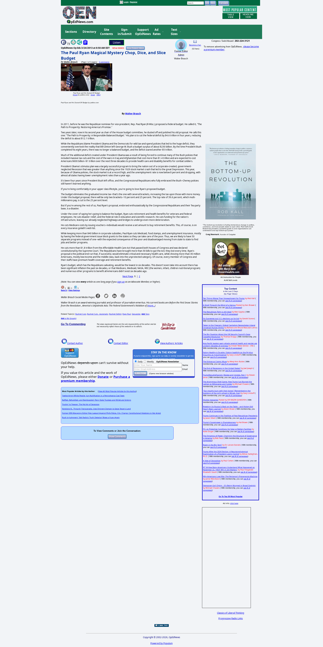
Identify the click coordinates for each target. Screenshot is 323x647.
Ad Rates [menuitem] (156, 32)
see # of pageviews (233, 301)
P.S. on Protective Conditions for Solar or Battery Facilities (227, 429)
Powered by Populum (161, 643)
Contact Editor (121, 343)
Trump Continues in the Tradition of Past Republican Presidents (230, 415)
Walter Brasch (133, 113)
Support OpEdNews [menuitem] (141, 32)
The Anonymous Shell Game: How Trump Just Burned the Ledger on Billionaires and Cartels (227, 383)
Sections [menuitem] (71, 32)
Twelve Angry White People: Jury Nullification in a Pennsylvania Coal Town (93, 395)
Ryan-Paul (126, 314)
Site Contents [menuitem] (106, 32)
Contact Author (75, 343)
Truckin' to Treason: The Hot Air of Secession (80, 404)
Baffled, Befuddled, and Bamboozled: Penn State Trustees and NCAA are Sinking (96, 400)
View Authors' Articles (171, 343)
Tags (145, 314)
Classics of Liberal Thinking (230, 612)
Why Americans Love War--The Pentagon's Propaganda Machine (230, 476)
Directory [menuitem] (89, 32)
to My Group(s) (68, 318)
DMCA (98, 95)
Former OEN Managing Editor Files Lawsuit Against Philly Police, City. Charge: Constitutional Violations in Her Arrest (111, 413)
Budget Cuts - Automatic (97, 314)
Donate (103, 377)
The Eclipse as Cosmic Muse (215, 361)
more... (151, 305)
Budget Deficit (115, 314)
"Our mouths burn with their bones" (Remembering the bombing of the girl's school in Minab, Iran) (226, 392)
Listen (116, 42)
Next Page (127, 276)
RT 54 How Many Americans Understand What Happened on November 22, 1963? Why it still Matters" (229, 468)
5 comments (104, 62)
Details (93, 95)
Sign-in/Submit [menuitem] (124, 32)
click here (234, 503)
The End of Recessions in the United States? (222, 368)
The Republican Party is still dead (217, 312)
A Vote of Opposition (212, 461)
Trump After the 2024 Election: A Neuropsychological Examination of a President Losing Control (225, 452)
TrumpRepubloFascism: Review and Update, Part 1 (224, 375)
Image (75, 95)
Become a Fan (195, 45)
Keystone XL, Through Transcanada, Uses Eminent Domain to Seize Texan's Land (96, 409)
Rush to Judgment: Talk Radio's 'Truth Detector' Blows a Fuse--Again (91, 417)
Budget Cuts (80, 314)
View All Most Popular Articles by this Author (117, 391)
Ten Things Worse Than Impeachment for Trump (224, 298)
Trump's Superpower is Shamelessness (219, 422)
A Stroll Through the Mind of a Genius (219, 305)
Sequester (136, 314)
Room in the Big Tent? (212, 445)
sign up (121, 281)
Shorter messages (210, 400)
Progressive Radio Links (230, 618)
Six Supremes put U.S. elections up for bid (221, 318)
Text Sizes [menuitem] (174, 32)
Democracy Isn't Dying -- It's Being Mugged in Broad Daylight (229, 485)
